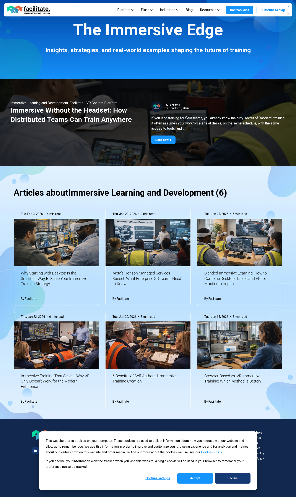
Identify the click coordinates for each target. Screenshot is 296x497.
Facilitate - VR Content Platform (93, 103)
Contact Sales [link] (239, 10)
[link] (28, 10)
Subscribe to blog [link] (273, 10)
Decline (233, 478)
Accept (195, 478)
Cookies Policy (211, 452)
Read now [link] (162, 140)
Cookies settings (158, 478)
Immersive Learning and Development (39, 103)
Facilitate (174, 104)
